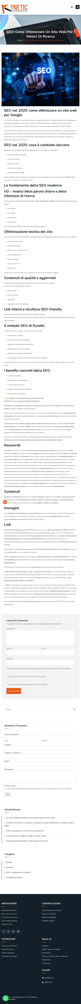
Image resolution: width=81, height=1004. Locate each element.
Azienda (8, 745)
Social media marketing (9, 921)
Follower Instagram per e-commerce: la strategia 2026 (25, 831)
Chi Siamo (45, 946)
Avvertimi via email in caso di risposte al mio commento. (27, 676)
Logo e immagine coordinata (51, 910)
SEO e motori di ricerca (8, 914)
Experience (10, 867)
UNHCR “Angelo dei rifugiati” (51, 949)
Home (19, 40)
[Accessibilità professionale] (5, 502)
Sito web (9, 659)
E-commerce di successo (9, 917)
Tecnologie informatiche (14, 877)
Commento (10, 629)
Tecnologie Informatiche (9, 956)
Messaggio (9, 769)
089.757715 (62, 601)
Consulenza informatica (9, 946)
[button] (6, 998)
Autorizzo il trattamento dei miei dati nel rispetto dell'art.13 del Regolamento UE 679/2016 (39, 789)
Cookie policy (46, 963)
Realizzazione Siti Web (8, 910)
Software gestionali (7, 953)
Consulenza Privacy (7, 949)
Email (43, 649)
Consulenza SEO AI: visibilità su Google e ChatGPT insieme (26, 836)
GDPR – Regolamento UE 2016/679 (18, 872)
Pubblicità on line (6, 924)
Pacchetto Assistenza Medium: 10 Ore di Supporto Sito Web (27, 841)
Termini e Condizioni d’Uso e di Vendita (55, 956)
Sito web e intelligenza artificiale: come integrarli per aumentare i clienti (30, 818)
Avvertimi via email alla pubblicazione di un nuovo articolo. (28, 684)
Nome (9, 649)
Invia (7, 794)
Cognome (44, 741)
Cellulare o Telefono (13, 753)
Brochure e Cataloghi (49, 914)
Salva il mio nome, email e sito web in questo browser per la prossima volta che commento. (40, 669)
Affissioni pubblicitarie (49, 917)
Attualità (9, 862)
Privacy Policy (10, 786)
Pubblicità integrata (48, 921)
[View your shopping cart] (71, 7)
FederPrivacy (46, 953)
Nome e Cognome (12, 734)
